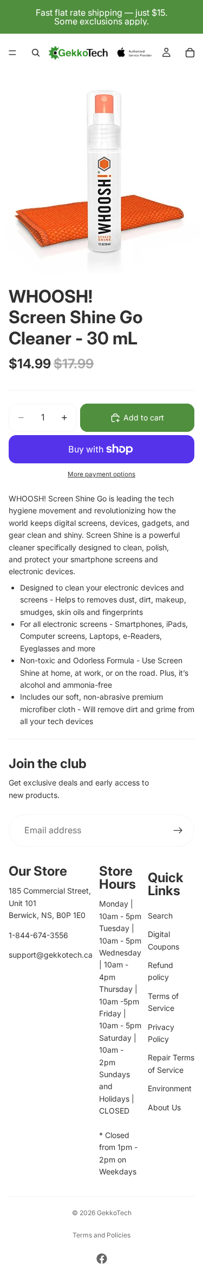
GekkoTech (114, 1213)
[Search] (36, 53)
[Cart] (190, 53)
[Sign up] (178, 830)
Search (160, 915)
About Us (164, 1107)
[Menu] (12, 52)
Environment (170, 1088)
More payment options (101, 474)
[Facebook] (101, 1258)
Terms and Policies (101, 1235)
